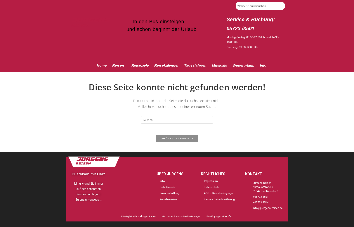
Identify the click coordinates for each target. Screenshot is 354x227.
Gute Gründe (167, 187)
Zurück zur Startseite (176, 138)
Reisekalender (166, 65)
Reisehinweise (168, 199)
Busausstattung (169, 193)
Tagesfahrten (195, 65)
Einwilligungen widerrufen (219, 216)
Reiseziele (140, 65)
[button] (119, 65)
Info (263, 65)
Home (102, 65)
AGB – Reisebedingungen (219, 193)
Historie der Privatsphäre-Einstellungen (181, 216)
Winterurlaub (243, 65)
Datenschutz (212, 187)
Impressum (211, 181)
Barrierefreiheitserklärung (219, 199)
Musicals (219, 65)
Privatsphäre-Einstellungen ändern (138, 216)
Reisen (118, 65)
